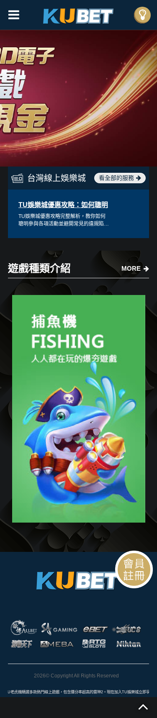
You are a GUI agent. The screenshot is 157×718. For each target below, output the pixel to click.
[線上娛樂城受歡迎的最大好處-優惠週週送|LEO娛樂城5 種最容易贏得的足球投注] (78, 409)
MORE (131, 268)
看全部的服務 (116, 177)
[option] (78, 98)
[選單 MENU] (142, 15)
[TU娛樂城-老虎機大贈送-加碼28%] (78, 15)
